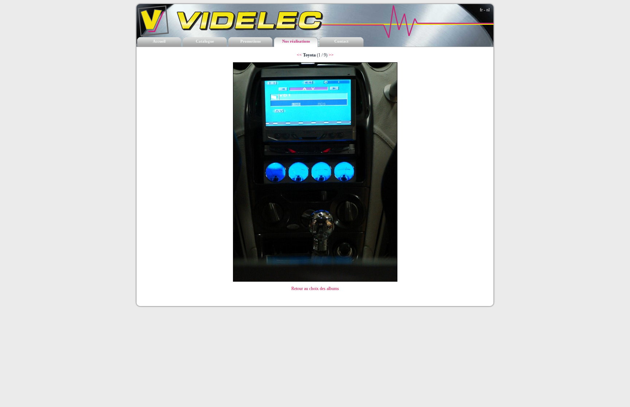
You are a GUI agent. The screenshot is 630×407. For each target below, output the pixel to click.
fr (481, 9)
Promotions (250, 41)
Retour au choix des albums (315, 288)
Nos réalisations (296, 41)
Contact (341, 41)
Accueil (159, 41)
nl (488, 9)
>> (331, 55)
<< (299, 55)
